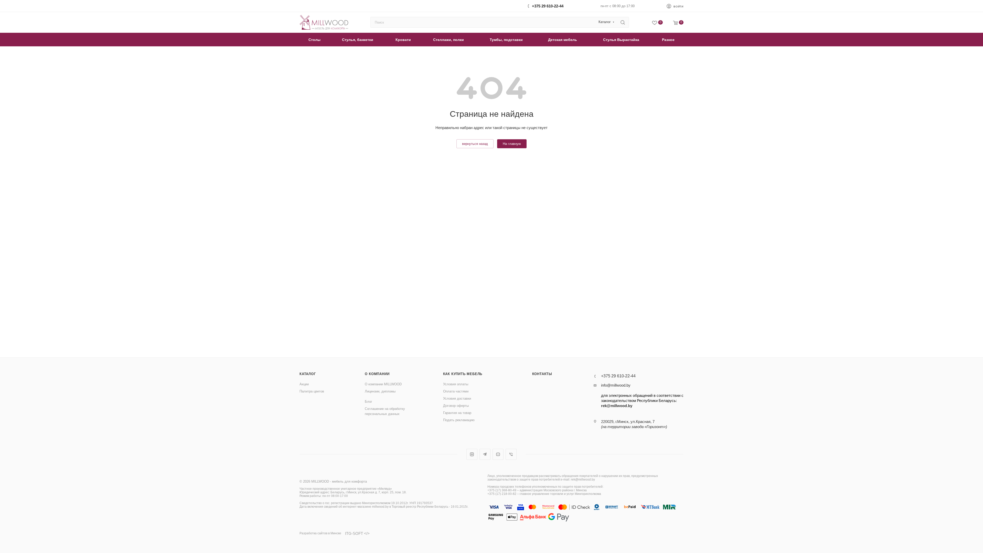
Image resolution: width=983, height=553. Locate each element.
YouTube (498, 454)
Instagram (471, 454)
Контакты (542, 374)
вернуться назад (475, 144)
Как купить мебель (463, 374)
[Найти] (622, 22)
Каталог (308, 374)
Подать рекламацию (459, 420)
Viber (511, 454)
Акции (304, 384)
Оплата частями (455, 391)
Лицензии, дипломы (380, 391)
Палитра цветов (312, 391)
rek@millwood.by (616, 405)
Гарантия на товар (457, 413)
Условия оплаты (455, 384)
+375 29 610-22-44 (547, 6)
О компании (377, 374)
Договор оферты (456, 406)
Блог (368, 401)
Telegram (484, 454)
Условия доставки (457, 398)
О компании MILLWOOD (383, 384)
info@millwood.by (616, 385)
